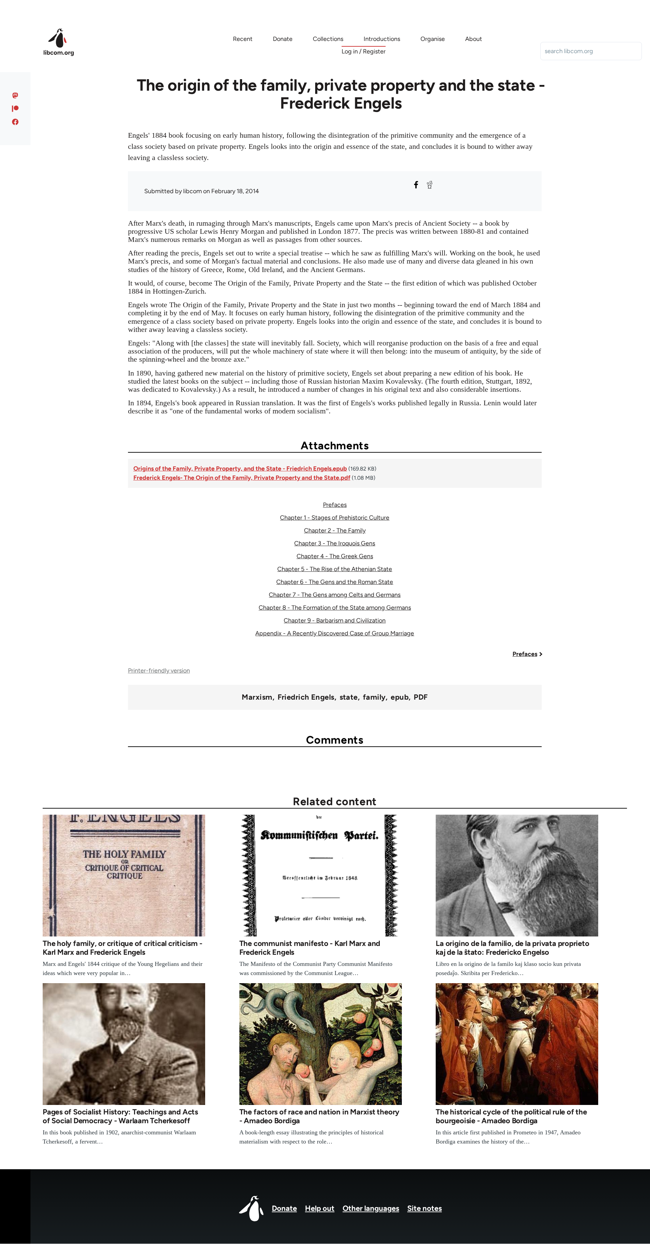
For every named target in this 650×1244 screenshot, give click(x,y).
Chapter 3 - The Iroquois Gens (334, 543)
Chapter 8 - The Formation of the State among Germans (335, 607)
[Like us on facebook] (15, 122)
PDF (421, 697)
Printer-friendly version (159, 670)
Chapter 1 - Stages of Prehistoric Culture (334, 517)
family (374, 697)
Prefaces (335, 504)
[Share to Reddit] (429, 184)
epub (400, 697)
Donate (284, 1208)
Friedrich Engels (306, 697)
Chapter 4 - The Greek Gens (335, 556)
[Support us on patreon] (15, 109)
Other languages (371, 1208)
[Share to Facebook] (416, 184)
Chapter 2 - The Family (335, 530)
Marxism (257, 697)
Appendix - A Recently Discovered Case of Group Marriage (334, 633)
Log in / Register (364, 51)
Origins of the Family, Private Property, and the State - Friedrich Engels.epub (240, 468)
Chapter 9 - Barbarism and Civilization (335, 620)
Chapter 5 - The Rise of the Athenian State (334, 569)
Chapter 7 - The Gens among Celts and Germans (334, 594)
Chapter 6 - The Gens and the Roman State (334, 582)
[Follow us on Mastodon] (15, 95)
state (349, 697)
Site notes (424, 1208)
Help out (319, 1208)
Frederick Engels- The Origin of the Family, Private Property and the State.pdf (241, 477)
